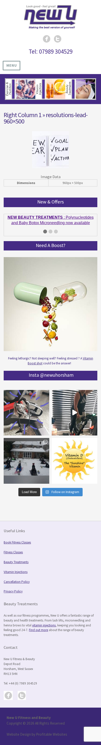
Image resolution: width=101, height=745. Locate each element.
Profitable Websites (51, 729)
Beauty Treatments (16, 557)
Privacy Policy (13, 586)
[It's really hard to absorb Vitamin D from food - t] (74, 455)
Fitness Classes (13, 547)
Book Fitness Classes (17, 537)
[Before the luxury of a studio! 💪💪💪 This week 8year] (26, 455)
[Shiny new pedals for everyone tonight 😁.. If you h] (26, 407)
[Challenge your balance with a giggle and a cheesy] (74, 407)
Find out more (38, 625)
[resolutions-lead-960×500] (50, 167)
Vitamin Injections (15, 566)
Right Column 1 (22, 115)
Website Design (19, 729)
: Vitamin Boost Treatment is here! (50, 217)
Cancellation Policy (17, 576)
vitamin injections (44, 620)
